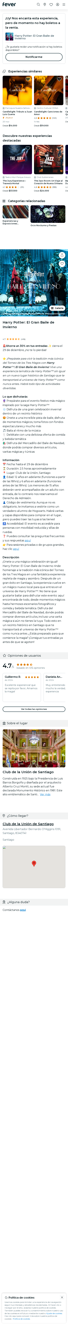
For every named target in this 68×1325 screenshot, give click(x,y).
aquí (28, 540)
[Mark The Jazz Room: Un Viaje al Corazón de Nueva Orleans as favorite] (59, 148)
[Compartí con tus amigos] (62, 255)
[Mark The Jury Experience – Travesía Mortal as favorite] (28, 148)
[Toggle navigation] (63, 4)
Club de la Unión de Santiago (28, 824)
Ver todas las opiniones (34, 709)
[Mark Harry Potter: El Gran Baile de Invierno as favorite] (62, 264)
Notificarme (34, 57)
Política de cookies (21, 1319)
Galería (59, 308)
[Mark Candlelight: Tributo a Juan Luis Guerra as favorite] (28, 79)
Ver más (45, 794)
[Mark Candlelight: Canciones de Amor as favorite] (59, 79)
